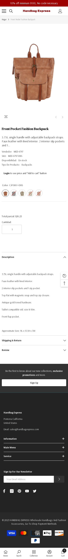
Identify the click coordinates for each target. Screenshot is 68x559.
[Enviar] (59, 479)
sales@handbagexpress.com (24, 429)
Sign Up (34, 382)
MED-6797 (18, 151)
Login (7, 173)
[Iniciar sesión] (60, 11)
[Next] (62, 117)
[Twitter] (35, 491)
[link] (19, 553)
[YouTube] (27, 491)
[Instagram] (12, 491)
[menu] (4, 11)
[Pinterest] (19, 491)
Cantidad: (6, 222)
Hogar (4, 19)
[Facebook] (4, 491)
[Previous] (56, 117)
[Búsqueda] (11, 11)
